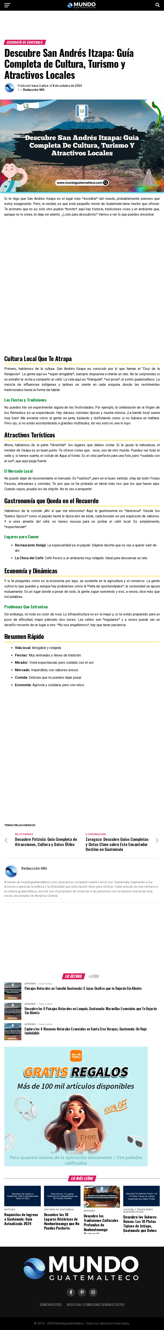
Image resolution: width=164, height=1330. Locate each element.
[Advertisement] (82, 27)
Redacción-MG (33, 89)
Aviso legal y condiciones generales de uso (95, 1304)
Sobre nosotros (51, 1304)
